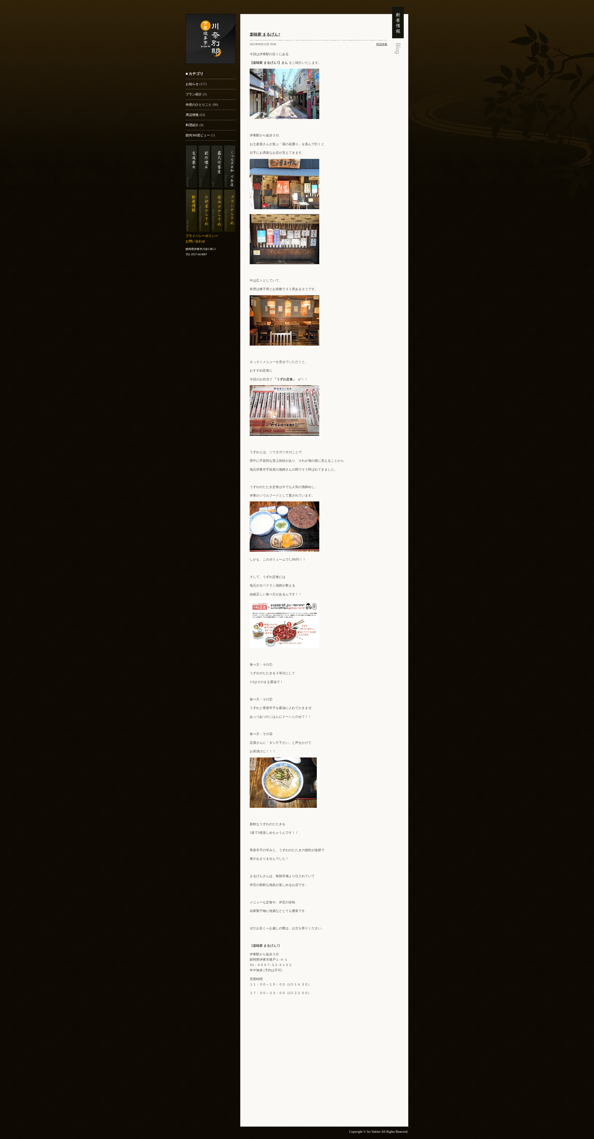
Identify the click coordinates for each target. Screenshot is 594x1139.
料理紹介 (192, 125)
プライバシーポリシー (202, 236)
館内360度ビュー (198, 135)
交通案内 (191, 166)
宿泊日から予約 (217, 210)
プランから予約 (230, 210)
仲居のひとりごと (199, 104)
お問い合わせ (195, 241)
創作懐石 (204, 166)
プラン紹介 (194, 94)
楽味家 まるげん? (265, 34)
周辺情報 (192, 115)
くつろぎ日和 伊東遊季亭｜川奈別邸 (211, 39)
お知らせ (192, 84)
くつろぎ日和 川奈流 (230, 166)
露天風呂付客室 (217, 166)
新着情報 (191, 210)
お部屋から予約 (204, 210)
